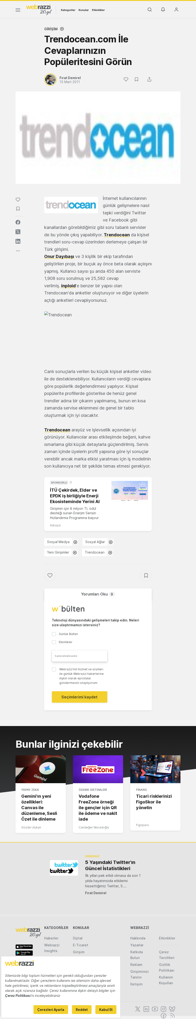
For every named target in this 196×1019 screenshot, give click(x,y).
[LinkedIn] (146, 1008)
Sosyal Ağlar (95, 542)
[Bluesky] (171, 1008)
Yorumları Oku (97, 594)
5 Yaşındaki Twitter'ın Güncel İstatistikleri (110, 865)
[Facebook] (163, 1015)
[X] (137, 1008)
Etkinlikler (98, 10)
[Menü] (18, 10)
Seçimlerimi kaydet (79, 697)
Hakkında (137, 938)
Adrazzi (55, 525)
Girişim (51, 29)
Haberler (51, 938)
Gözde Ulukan (31, 827)
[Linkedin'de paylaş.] (18, 241)
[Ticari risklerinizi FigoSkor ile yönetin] (155, 769)
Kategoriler (68, 10)
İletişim (136, 984)
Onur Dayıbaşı (59, 256)
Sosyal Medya (58, 542)
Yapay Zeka (30, 790)
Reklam (136, 965)
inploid (68, 285)
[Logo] (39, 9)
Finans (141, 790)
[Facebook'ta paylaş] (18, 222)
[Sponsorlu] (129, 491)
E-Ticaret (80, 945)
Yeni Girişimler (58, 552)
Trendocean (117, 234)
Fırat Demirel (95, 893)
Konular (84, 10)
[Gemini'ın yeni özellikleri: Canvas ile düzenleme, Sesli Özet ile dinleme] (41, 769)
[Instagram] (163, 1008)
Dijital (77, 938)
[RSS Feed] (171, 1015)
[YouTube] (154, 1008)
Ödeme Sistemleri (93, 790)
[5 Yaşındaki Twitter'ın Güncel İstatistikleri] (64, 868)
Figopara (142, 825)
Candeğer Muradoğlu (94, 827)
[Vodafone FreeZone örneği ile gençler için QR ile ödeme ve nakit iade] (98, 769)
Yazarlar (136, 945)
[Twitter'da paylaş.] (18, 231)
